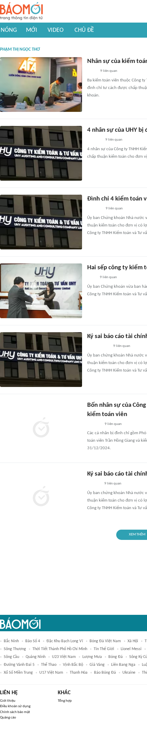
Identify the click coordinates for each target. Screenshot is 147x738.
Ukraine (128, 673)
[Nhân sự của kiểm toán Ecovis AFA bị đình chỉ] (41, 84)
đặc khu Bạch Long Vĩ (64, 641)
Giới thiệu (7, 701)
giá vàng (97, 665)
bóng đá (115, 657)
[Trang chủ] (21, 11)
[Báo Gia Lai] (98, 347)
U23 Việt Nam (64, 657)
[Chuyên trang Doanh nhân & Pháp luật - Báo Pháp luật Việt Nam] (94, 424)
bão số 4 (32, 641)
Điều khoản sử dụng (15, 706)
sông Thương (15, 649)
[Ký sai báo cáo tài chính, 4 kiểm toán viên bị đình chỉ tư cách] (41, 359)
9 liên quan (108, 71)
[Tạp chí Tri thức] (91, 278)
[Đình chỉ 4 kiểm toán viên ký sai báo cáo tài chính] (41, 222)
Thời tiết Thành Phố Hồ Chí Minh (59, 649)
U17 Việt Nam (51, 673)
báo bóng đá (105, 673)
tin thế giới (104, 649)
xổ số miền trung (18, 673)
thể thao (48, 665)
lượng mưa (92, 657)
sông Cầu (11, 657)
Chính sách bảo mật (15, 712)
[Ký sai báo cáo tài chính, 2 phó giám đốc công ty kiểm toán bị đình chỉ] (41, 497)
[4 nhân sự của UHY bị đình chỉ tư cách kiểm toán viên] (41, 153)
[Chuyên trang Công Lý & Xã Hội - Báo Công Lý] (91, 71)
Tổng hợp (65, 701)
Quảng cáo (8, 718)
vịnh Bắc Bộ (73, 665)
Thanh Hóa (79, 673)
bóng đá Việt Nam (105, 641)
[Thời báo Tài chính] (94, 140)
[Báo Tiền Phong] (93, 484)
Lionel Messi (131, 649)
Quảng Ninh (35, 657)
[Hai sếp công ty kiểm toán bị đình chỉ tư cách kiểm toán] (41, 290)
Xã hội (133, 641)
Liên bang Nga (123, 665)
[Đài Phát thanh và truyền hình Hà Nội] (94, 209)
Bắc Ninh (11, 641)
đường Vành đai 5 (19, 665)
